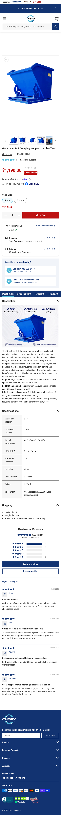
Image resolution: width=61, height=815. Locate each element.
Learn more (48, 238)
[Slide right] (55, 141)
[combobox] (30, 26)
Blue (7, 200)
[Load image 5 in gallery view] (32, 140)
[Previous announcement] (5, 8)
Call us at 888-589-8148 (24, 269)
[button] (4, 19)
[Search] (55, 26)
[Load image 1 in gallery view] (13, 140)
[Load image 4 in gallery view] (22, 140)
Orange (20, 200)
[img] (8, 589)
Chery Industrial (15, 810)
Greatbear (7, 154)
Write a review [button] (30, 564)
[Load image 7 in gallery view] (50, 140)
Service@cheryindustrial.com (26, 280)
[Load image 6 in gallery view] (41, 140)
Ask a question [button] (30, 571)
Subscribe (50, 735)
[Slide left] (5, 141)
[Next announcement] (56, 8)
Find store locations (44, 226)
